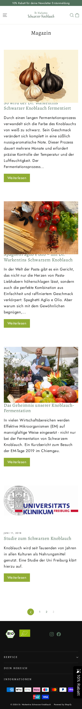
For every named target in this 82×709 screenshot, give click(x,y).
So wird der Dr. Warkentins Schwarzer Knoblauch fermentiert (37, 105)
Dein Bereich (16, 668)
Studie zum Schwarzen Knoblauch (38, 538)
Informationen (18, 679)
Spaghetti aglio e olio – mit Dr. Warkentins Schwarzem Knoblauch (38, 257)
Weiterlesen (16, 177)
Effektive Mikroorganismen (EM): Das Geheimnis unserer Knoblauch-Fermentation (39, 405)
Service (11, 657)
